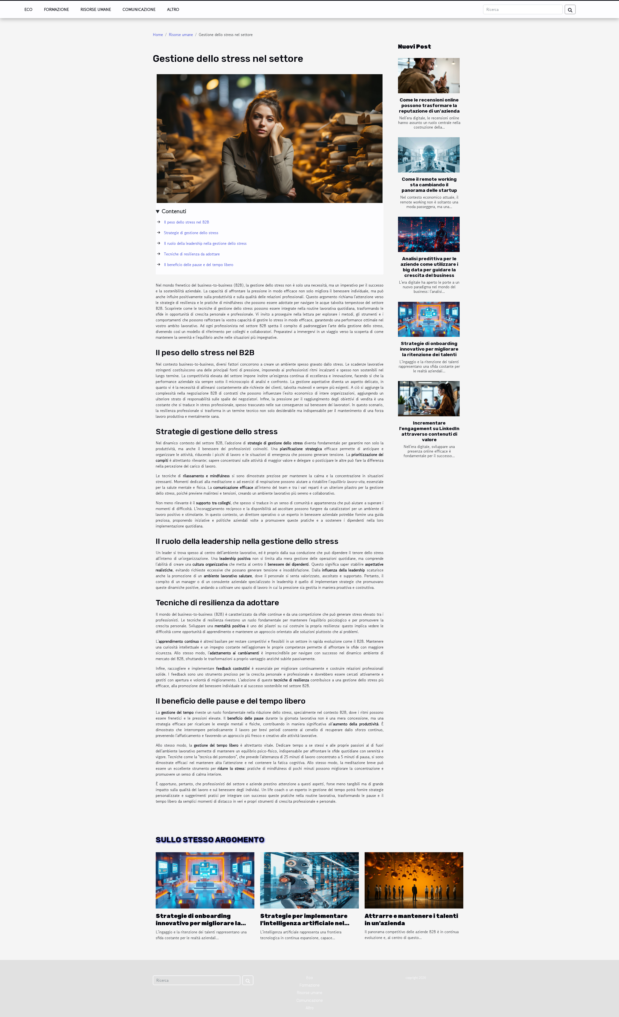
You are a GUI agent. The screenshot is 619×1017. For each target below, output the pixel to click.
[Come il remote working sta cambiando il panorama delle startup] (429, 155)
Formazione (56, 9)
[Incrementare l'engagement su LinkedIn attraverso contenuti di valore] (429, 398)
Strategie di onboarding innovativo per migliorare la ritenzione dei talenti (429, 349)
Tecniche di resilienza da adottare (192, 254)
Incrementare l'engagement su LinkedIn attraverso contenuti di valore (429, 431)
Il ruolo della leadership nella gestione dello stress (205, 243)
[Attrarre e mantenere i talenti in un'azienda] (414, 879)
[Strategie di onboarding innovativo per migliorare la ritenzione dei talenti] (429, 319)
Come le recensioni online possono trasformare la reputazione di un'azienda (429, 105)
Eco (28, 9)
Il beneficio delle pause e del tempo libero (198, 264)
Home (158, 34)
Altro (173, 9)
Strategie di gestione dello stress (191, 233)
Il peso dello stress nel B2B (186, 222)
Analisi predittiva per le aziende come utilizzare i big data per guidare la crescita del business (429, 267)
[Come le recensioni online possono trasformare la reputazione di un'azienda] (429, 75)
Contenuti (174, 211)
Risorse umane (96, 9)
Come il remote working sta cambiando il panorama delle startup (429, 184)
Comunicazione (139, 9)
